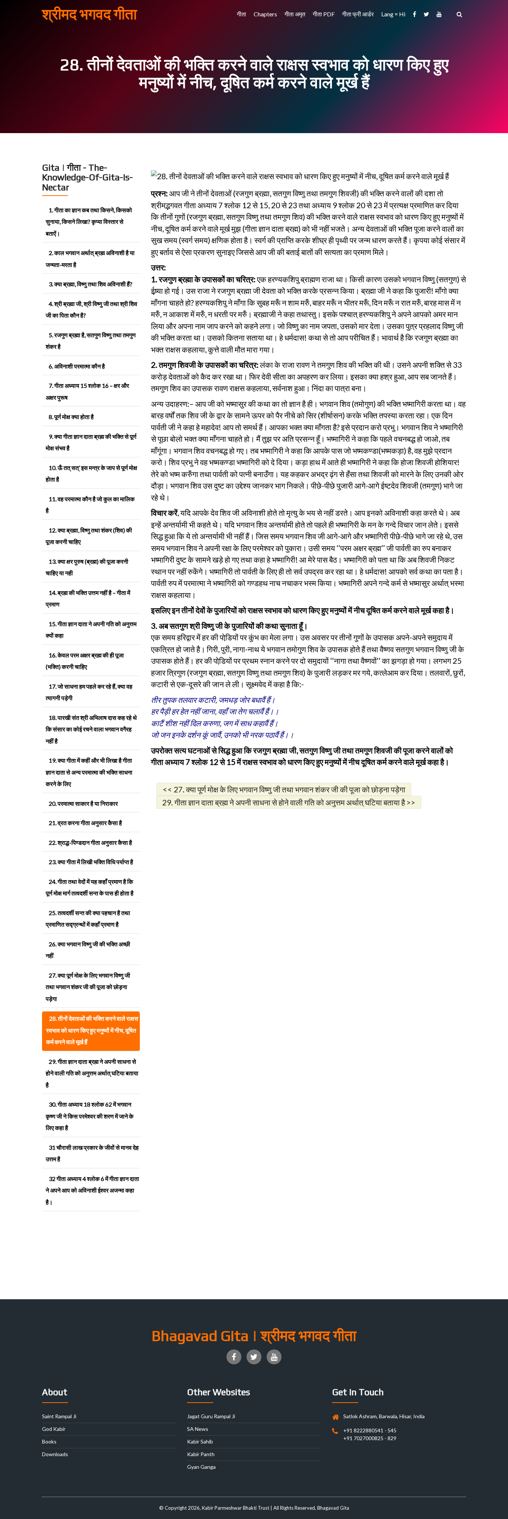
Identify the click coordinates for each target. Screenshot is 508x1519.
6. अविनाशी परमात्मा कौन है (77, 366)
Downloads (55, 1454)
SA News (197, 1429)
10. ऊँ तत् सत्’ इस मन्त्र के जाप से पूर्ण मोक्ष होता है (91, 473)
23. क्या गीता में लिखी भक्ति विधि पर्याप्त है (91, 861)
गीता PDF (324, 13)
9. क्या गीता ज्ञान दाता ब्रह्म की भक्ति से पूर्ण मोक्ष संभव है (91, 442)
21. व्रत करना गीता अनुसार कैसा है (85, 822)
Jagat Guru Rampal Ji (211, 1416)
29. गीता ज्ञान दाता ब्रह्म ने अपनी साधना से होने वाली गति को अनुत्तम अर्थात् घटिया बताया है (92, 1073)
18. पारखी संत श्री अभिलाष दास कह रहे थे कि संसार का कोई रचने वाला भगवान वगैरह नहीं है (91, 729)
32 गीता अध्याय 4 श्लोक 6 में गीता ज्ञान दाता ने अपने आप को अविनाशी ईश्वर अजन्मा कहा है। (92, 1190)
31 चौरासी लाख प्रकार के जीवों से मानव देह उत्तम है (92, 1153)
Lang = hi (393, 13)
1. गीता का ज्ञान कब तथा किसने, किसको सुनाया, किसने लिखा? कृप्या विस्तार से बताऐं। (89, 221)
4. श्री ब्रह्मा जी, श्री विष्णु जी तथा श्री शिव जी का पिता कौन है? (91, 309)
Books (49, 1441)
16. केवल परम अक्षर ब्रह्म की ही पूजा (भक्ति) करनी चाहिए (85, 660)
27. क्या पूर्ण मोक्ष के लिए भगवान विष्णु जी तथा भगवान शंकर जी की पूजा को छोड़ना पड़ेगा (88, 987)
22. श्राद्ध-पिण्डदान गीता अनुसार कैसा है (90, 842)
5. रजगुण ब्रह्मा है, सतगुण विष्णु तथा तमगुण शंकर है (91, 340)
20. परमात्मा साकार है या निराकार (83, 803)
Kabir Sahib (200, 1441)
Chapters (265, 13)
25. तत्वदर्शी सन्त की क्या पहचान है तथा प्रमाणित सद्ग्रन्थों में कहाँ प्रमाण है (88, 918)
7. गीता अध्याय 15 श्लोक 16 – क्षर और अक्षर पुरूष (87, 391)
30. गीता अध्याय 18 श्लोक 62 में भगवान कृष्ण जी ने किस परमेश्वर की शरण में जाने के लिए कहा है (90, 1116)
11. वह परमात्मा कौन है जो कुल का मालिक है (90, 504)
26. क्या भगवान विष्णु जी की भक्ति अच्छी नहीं (88, 949)
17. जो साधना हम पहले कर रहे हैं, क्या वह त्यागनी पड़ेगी (89, 692)
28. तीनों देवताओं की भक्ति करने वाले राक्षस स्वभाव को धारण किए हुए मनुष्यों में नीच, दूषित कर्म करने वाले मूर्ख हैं (92, 1030)
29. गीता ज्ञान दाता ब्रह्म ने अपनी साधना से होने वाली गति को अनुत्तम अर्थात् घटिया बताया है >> (288, 802)
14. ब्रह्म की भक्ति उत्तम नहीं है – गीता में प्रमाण (88, 598)
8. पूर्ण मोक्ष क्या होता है (71, 416)
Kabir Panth (201, 1454)
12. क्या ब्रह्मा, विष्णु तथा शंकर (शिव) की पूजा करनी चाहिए (89, 536)
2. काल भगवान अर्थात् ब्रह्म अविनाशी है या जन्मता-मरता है (90, 258)
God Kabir (53, 1429)
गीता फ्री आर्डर (358, 13)
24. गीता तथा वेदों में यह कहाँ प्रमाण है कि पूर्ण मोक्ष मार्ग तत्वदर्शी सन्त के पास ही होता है (90, 887)
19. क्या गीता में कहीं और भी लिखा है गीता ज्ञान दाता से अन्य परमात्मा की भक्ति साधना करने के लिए (89, 772)
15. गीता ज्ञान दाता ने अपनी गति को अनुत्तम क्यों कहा (91, 629)
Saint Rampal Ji (59, 1416)
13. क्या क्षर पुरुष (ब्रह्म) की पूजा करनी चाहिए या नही (87, 567)
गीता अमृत (294, 13)
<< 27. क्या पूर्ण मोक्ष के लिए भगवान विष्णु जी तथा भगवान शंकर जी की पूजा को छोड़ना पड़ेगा (284, 789)
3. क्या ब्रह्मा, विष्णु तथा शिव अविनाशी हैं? (90, 283)
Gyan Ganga (201, 1467)
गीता (241, 13)
